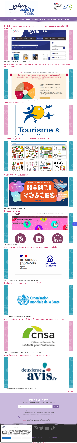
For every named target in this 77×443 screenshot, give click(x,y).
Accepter (6, 438)
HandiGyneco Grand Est (61, 19)
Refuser (16, 438)
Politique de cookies (11, 440)
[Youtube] (47, 428)
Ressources (39, 19)
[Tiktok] (52, 428)
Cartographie (19, 19)
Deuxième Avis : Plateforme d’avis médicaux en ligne (27, 355)
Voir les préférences (26, 438)
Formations (30, 19)
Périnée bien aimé (12, 211)
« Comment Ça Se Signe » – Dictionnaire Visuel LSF (26, 139)
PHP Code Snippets (34, 442)
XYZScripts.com (43, 442)
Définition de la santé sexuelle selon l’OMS (22, 283)
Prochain (70, 391)
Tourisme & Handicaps (14, 103)
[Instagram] (36, 428)
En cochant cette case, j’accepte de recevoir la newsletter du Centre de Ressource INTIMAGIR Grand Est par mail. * (38, 410)
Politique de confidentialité (19, 440)
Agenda (49, 19)
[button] (30, 427)
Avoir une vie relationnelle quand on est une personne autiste (30, 247)
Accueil (10, 19)
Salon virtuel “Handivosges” (16, 175)
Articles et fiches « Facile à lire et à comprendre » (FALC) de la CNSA (34, 319)
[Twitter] (41, 428)
